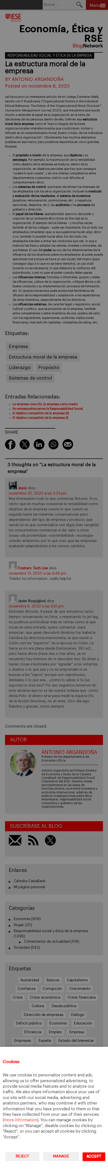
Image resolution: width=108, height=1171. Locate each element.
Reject (22, 1156)
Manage (61, 1156)
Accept (93, 1156)
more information (20, 1120)
